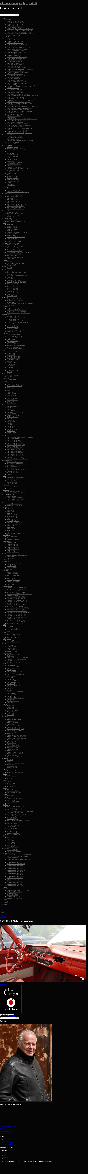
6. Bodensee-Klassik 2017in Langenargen (14, 116)
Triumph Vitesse (11, 800)
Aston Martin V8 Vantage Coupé (16, 221)
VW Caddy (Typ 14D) (13, 825)
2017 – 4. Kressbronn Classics (15, 112)
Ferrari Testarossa (11, 403)
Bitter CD (9, 268)
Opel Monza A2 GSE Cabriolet (15, 680)
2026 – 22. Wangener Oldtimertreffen (17, 44)
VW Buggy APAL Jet (13, 833)
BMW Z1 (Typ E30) (12, 286)
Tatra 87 (9, 182)
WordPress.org (7, 1144)
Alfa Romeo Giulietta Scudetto (15, 206)
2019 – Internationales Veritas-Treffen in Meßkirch (20, 100)
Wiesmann (6, 848)
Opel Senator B (11, 699)
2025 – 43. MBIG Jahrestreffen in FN (17, 52)
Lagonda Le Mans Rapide (14, 539)
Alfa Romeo (6, 193)
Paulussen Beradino (12, 175)
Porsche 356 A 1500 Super (14, 719)
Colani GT (10, 151)
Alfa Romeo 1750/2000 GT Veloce (16, 204)
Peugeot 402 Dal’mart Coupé (15, 710)
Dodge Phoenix (11, 342)
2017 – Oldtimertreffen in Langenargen (17, 120)
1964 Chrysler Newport (13, 334)
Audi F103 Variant (12, 229)
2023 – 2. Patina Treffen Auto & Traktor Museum (20, 69)
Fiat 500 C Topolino (12, 426)
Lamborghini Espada (12, 545)
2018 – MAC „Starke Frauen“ (15, 26)
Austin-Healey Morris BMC (11, 243)
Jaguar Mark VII (11, 532)
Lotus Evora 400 (11, 566)
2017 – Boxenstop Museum (14, 27)
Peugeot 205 (10, 712)
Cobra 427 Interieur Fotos (14, 190)
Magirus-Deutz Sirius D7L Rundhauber (17, 657)
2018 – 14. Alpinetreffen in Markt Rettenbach (19, 111)
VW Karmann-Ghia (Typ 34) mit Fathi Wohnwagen (21, 820)
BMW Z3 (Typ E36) (12, 288)
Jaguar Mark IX (11, 530)
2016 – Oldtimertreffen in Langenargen (17, 130)
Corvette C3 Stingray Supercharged (16, 330)
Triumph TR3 (10, 803)
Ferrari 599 (10, 392)
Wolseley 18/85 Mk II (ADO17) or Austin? (18, 252)
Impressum (6, 906)
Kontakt (5, 902)
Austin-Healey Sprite (12, 247)
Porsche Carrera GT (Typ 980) (15, 753)
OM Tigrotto (10, 656)
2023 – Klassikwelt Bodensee (15, 74)
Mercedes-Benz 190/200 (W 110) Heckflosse (19, 612)
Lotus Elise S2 (11, 564)
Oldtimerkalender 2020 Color (15, 867)
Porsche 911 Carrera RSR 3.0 (15, 739)
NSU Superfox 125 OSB (14, 649)
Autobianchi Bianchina (13, 406)
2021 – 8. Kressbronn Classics (15, 89)
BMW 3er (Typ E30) (12, 285)
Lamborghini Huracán (13, 549)
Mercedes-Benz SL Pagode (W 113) (16, 614)
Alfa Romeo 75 (11, 198)
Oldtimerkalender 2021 (13, 862)
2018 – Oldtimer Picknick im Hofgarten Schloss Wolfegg (22, 106)
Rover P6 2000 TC (12, 777)
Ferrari (5, 381)
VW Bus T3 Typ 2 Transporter (15, 816)
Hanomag (6, 485)
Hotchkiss (6, 490)
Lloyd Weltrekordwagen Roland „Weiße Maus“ (20, 303)
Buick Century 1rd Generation (15, 462)
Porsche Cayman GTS (13, 755)
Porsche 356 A (11, 718)
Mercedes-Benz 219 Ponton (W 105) (17, 606)
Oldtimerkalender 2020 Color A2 (16, 864)
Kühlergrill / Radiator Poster (14, 892)
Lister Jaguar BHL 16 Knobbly (15, 162)
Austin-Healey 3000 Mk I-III (15, 246)
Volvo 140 (10, 837)
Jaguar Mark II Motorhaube (14, 522)
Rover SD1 (10, 778)
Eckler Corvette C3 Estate (14, 331)
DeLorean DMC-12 (12, 154)
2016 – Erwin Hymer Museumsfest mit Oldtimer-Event (22, 125)
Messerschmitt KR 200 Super (15, 170)
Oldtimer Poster (7, 888)
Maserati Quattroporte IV (14, 581)
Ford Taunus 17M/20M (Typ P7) (16, 446)
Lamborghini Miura (12, 550)
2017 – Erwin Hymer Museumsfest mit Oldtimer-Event (22, 119)
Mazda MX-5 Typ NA (13, 165)
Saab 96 (9, 784)
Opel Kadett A (11, 673)
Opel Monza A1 (11, 679)
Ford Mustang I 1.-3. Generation (15, 457)
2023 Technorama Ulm (13, 77)
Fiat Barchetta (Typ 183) (13, 415)
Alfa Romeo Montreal (13, 202)
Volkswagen (6, 805)
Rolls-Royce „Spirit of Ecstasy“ (15, 772)
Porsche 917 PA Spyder (13, 746)
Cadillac (5, 306)
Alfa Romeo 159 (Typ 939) (14, 195)
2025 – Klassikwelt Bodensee (15, 53)
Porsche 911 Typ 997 (12, 732)
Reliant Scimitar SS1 (12, 176)
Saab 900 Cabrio (11, 786)
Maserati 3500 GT (12, 572)
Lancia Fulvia (10, 558)
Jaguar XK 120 (11, 527)
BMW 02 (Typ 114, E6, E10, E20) (16, 282)
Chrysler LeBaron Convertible (15, 348)
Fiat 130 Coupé (11, 421)
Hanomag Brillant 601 (13, 486)
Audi (4, 223)
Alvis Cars (6, 210)
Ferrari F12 (10, 396)
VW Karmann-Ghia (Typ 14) (15, 822)
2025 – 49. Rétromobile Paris (15, 60)
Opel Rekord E (11, 684)
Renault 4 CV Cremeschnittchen (15, 763)
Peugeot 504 (10, 705)
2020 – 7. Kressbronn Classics (15, 91)
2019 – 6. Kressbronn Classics (15, 92)
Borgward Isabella (12, 305)
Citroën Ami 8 (11, 355)
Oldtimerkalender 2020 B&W (15, 865)
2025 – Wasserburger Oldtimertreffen (17, 57)
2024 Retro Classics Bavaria (14, 61)
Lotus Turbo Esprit (12, 567)
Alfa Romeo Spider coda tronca (15, 209)
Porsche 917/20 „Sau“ (13, 747)
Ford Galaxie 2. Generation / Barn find (17, 459)
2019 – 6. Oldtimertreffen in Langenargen (18, 102)
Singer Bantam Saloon (13, 179)
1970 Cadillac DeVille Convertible (16, 310)
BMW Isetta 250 (11, 274)
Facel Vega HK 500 (12, 156)
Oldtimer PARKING (12, 895)
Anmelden (6, 1139)
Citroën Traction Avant (13, 351)
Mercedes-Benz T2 (12, 660)
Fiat (4, 404)
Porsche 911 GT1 (11, 743)
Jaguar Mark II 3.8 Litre (13, 524)
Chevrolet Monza (11, 324)
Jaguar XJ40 (10, 511)
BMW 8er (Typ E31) (12, 293)
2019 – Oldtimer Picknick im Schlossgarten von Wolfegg (22, 95)
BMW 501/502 (11, 277)
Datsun (5, 369)
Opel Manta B (11, 677)
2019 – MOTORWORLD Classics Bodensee (19, 103)
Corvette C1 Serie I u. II (13, 325)
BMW (5, 269)
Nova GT (9, 171)
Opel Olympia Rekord (13, 682)
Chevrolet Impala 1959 (13, 319)
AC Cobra (6, 187)
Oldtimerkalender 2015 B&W (15, 884)
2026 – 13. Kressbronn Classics (15, 41)
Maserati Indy (10, 584)
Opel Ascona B (11, 665)
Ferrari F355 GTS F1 (12, 398)
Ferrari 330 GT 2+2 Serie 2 (14, 386)
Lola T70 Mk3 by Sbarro (14, 164)
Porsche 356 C (11, 721)
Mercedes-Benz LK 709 (13, 662)
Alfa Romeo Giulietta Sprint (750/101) (17, 207)
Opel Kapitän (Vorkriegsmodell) (15, 691)
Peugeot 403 (10, 707)
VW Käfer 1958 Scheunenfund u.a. (16, 144)
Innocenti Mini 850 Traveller (14, 504)
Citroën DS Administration (14, 356)
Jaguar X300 (10, 510)
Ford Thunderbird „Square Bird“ (16, 451)
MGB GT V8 (10, 631)
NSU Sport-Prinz (11, 646)
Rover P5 (9, 775)
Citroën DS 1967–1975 (13, 358)
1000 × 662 (3, 917)
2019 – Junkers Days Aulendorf (15, 97)
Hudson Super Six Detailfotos (15, 499)
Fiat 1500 (9, 423)
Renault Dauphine (12, 767)
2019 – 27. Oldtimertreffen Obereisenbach (18, 94)
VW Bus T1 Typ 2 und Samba (15, 812)
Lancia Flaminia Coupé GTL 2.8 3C (17, 555)
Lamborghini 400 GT (13, 542)
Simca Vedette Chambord (14, 792)
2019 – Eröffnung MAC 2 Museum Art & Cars (19, 24)
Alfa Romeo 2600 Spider (14, 196)
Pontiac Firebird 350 (12, 473)
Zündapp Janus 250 (12, 185)
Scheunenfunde (7, 134)
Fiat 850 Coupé (11, 431)
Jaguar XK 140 (11, 525)
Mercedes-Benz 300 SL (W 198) (16, 598)
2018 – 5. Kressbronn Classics (15, 105)
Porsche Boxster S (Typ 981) (15, 752)
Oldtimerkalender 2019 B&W (15, 871)
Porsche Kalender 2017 (13, 879)
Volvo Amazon (11, 845)
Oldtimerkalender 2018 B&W (15, 874)
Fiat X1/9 (9, 418)
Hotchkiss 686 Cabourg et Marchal (16, 493)
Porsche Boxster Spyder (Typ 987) (16, 736)
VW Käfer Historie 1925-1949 (15, 806)
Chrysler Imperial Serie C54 (14, 336)
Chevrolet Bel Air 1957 (13, 316)
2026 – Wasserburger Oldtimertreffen (17, 49)
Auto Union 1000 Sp (12, 240)
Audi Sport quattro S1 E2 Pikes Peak (17, 232)
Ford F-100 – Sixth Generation (15, 455)
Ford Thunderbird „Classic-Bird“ (16, 449)
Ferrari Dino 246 (11, 395)
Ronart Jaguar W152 (12, 178)
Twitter (5, 1155)
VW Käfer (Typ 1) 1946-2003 (15, 808)
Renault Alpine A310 (12, 766)
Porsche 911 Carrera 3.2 (13, 727)
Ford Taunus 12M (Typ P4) (14, 448)
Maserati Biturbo (11, 583)
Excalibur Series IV (12, 379)
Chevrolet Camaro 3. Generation (16, 317)
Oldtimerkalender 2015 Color (15, 885)
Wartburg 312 (10, 184)
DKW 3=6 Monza (12, 238)
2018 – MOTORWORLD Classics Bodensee (19, 108)
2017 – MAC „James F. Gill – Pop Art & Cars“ (20, 29)
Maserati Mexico (11, 578)
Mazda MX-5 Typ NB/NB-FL (15, 167)
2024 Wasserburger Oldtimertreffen (16, 67)
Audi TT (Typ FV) (12, 235)
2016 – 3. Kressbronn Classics (15, 122)
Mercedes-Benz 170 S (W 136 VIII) (16, 589)
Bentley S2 (10, 261)
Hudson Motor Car (8, 494)
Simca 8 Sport (11, 789)
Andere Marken (7, 145)
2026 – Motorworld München (15, 21)
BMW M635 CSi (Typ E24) (14, 283)
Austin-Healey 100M (12, 244)
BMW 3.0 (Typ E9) (12, 289)
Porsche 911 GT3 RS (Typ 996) (15, 729)
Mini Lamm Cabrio (12, 635)
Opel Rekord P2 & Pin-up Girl (15, 698)
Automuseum (7, 19)
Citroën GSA (10, 365)
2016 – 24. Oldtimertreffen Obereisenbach (18, 123)
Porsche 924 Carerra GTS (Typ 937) (17, 735)
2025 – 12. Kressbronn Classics (15, 50)
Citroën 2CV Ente (12, 362)
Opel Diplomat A (11, 670)
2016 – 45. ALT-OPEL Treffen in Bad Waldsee (20, 128)
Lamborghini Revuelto (13, 552)
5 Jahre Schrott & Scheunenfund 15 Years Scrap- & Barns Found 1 (16, 136)
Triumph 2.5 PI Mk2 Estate (14, 798)
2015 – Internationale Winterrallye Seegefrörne (19, 133)
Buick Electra (10, 465)
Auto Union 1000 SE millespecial (16, 237)
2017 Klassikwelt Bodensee (14, 114)
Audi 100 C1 (10, 224)
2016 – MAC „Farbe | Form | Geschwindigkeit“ (20, 32)
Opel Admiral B (11, 688)
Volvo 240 (10, 839)
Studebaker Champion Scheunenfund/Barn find (20, 140)
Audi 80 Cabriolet (12, 227)
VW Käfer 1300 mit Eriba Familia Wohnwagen (20, 811)
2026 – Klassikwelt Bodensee (15, 43)
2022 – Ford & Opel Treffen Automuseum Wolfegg (21, 85)
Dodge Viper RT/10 (12, 344)
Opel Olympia (11, 693)
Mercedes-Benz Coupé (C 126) (15, 623)
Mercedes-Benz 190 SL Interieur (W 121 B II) (19, 603)
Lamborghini (6, 541)
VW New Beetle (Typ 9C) (14, 834)
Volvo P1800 (10, 840)
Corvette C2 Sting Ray (13, 327)
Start (4, 18)
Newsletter (6, 36)
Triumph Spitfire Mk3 (13, 802)
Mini (4, 632)
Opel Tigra (10, 702)
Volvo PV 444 (11, 843)
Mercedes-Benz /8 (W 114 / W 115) (16, 617)
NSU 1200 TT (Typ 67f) (13, 648)
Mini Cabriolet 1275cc (13, 637)
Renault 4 (9, 761)
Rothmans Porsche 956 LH (14, 757)
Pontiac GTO (10, 474)
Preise (5, 899)
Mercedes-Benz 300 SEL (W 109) (16, 615)
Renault (5, 758)
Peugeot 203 (10, 713)
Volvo (5, 836)
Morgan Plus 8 (11, 640)
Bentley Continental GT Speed (15, 263)
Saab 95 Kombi (11, 783)
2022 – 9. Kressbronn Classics (15, 80)
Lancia (5, 553)
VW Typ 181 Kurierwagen (14, 829)
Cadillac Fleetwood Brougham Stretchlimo (18, 313)
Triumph (5, 797)
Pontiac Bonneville (12, 471)
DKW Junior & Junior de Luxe (15, 241)
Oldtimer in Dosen (12, 893)
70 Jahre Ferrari (11, 383)
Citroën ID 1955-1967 (13, 359)
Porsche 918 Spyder (12, 749)
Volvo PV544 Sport (12, 847)
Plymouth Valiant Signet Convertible (17, 345)
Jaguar (5, 507)
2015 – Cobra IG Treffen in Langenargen (18, 192)
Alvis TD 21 (10, 216)
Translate (12, 1016)
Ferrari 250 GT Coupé (13, 384)
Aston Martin (7, 218)
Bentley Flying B (11, 265)
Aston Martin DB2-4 (12, 220)
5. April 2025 (3, 915)
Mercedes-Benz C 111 (13, 618)
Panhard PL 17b (11, 173)
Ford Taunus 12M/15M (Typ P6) (16, 445)
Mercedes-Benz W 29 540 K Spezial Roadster (19, 594)
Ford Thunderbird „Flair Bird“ (15, 452)
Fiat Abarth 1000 (11, 414)
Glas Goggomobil (12, 482)
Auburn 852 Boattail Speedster (15, 148)
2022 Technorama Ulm (13, 88)
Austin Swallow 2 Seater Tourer (15, 533)
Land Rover (6, 559)
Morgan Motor (7, 639)
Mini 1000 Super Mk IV (13, 634)
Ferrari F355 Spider (12, 400)
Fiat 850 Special (11, 432)
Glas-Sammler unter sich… (14, 142)
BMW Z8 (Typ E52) (12, 294)
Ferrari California (11, 393)
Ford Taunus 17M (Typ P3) (14, 441)
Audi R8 (9, 230)
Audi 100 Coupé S (12, 226)
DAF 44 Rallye (11, 153)
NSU (4, 643)
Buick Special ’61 (12, 468)
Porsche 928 (10, 750)
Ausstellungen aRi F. (9, 853)
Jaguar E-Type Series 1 (13, 521)
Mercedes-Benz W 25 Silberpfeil (16, 592)
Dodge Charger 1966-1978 (14, 338)
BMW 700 (10, 279)
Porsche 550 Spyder (12, 722)
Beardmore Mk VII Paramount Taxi (16, 150)
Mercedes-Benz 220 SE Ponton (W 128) (18, 608)
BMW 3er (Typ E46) (12, 291)
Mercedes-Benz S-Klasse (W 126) (16, 622)
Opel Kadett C (11, 676)
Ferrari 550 (10, 390)
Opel (4, 663)
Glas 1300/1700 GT (12, 479)
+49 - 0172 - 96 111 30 (6, 1133)
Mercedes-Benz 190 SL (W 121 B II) (17, 601)
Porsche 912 (10, 744)
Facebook (6, 1154)
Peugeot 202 (10, 715)
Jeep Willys (6, 535)
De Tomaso (6, 373)
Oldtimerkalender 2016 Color (15, 882)
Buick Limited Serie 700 (13, 466)
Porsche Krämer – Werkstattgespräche (17, 738)
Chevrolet (6, 314)
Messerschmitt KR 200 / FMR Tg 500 (17, 168)
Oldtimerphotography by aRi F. (18, 3)
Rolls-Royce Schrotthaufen (14, 771)
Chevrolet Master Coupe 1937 (15, 320)
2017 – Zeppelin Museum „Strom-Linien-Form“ (20, 30)
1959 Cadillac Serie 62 (13, 308)
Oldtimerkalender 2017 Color (15, 876)
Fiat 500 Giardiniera (12, 428)
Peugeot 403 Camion (12, 708)
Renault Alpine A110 (12, 764)
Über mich (6, 901)
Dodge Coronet (11, 339)
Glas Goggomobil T (12, 483)
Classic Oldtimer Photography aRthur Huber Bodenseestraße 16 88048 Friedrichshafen (8, 1129)
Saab (4, 780)
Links (5, 887)
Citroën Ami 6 (11, 353)
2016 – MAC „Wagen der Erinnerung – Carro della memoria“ (23, 33)
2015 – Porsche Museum (13, 35)
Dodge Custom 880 (12, 341)
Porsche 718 (10, 724)
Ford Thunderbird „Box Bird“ (15, 454)
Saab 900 (9, 781)
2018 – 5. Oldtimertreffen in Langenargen (18, 109)
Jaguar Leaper (11, 528)
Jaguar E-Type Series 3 (13, 519)
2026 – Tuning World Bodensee (15, 46)
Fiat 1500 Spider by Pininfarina (15, 412)
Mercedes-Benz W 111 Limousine (16, 609)
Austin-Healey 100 (12, 255)
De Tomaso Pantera (12, 376)
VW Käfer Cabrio (12, 809)
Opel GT (9, 690)
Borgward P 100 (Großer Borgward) (17, 300)
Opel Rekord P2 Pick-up (13, 685)
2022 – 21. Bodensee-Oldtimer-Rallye (17, 83)
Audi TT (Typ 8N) (12, 234)
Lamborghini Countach (13, 544)
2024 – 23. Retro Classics (14, 66)
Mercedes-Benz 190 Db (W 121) (16, 604)
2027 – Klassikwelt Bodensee (15, 40)
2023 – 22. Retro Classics (14, 78)
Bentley (5, 260)
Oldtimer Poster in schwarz (14, 898)
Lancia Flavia (10, 556)
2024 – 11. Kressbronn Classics (15, 63)
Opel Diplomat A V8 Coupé (14, 671)
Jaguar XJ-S (10, 513)
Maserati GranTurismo (13, 575)
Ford (4, 435)
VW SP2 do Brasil (12, 831)
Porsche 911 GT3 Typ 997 (14, 730)
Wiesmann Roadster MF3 (14, 851)
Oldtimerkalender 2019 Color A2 (16, 870)
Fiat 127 (9, 409)
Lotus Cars (6, 561)
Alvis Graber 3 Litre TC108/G (15, 213)
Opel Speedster (11, 687)
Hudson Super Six (12, 496)
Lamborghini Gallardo (13, 547)
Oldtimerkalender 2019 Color (15, 868)
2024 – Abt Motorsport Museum (15, 22)
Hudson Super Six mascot (14, 500)
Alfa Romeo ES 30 (12, 199)
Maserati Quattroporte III (13, 580)
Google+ (5, 1157)
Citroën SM (10, 361)
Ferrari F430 (10, 401)
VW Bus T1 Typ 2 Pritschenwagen (16, 814)
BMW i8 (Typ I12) (12, 296)
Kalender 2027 (7, 861)
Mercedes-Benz (7, 586)
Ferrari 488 (10, 389)
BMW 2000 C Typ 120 (13, 280)
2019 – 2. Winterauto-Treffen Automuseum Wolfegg (21, 99)
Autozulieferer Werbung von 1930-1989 (18, 890)
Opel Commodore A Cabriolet (15, 667)
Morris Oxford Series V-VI (14, 251)
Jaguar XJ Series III (12, 514)
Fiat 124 (9, 407)
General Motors (7, 460)
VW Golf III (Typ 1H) (13, 828)
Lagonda (5, 538)
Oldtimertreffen (7, 38)
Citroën (5, 350)
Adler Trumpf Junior (12, 147)
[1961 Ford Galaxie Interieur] (43, 981)
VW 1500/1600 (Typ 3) (13, 817)
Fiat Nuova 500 (11, 434)
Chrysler (5, 333)
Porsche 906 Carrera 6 (13, 726)
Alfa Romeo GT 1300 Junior (15, 201)
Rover (5, 774)
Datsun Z (9, 372)
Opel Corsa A (10, 668)
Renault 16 (10, 760)
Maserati (5, 570)
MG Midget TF (11, 626)
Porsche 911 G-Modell (13, 741)
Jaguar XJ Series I (12, 518)
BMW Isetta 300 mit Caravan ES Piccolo (18, 275)
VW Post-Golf (11, 826)
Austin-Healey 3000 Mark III (15, 257)
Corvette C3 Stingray (12, 328)
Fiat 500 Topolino (12, 429)
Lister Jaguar (10, 161)
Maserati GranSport (12, 573)
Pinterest (5, 1158)
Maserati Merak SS (12, 577)
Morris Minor (10, 258)
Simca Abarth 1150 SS (13, 791)
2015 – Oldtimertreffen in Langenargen (17, 131)
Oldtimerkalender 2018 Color (15, 873)
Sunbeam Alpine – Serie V (14, 181)
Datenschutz (6, 904)
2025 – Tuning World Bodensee (15, 55)
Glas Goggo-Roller (12, 480)
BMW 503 (10, 271)
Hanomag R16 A (11, 488)
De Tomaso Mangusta (13, 375)
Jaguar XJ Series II (12, 516)
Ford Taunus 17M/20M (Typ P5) (16, 443)
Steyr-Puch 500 (11, 420)
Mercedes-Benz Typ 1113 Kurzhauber (17, 659)
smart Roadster (11, 795)
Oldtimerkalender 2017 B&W (15, 878)
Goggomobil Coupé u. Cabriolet (15, 477)
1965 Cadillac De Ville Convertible (16, 311)
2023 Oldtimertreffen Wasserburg (16, 75)
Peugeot (5, 704)
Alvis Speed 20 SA (12, 212)
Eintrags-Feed (7, 1141)
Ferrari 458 (10, 387)
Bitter (4, 266)
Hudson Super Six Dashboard (15, 497)
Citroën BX (10, 367)
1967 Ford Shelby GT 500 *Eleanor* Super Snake (20, 437)
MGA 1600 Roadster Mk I (14, 629)
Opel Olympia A (11, 694)
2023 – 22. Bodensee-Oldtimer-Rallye (17, 72)
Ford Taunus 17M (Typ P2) (14, 440)
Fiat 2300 (9, 424)
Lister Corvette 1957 (12, 159)
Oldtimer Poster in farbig (13, 896)
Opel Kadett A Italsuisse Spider (15, 674)
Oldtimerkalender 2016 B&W (15, 881)
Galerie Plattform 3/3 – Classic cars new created (20, 854)
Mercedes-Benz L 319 (13, 654)
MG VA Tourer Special (13, 628)
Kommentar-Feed (8, 1142)
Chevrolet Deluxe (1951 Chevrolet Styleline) (19, 322)
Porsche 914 (10, 733)
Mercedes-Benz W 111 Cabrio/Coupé (17, 611)
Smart (5, 794)
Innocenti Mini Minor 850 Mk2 (15, 505)
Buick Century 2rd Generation (15, 463)
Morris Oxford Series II (13, 249)
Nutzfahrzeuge (7, 653)
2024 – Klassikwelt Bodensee (15, 64)
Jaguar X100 (10, 508)
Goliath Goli (10, 302)
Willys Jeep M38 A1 (12, 536)
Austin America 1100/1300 (14, 254)
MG (4, 625)
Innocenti (6, 502)
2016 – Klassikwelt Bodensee (15, 126)
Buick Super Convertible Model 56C (17, 469)
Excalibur (6, 378)
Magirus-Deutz (7, 569)
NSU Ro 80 (10, 645)
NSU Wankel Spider (12, 651)
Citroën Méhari (11, 364)
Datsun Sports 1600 (12, 370)
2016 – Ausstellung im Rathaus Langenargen (19, 859)
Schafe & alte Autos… (13, 139)
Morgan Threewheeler (13, 642)
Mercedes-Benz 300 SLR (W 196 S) (17, 600)
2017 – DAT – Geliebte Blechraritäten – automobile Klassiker (18, 856)
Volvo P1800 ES (11, 842)
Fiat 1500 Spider (11, 410)
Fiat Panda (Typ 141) (12, 417)
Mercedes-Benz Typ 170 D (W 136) (17, 597)
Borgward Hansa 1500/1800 (14, 299)
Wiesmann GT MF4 (12, 850)
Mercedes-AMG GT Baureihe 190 (16, 587)
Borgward (6, 297)
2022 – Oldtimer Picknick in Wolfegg (17, 81)
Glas (4, 476)
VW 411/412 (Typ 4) (12, 819)
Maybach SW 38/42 (12, 595)
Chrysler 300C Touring (13, 347)
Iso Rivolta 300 (11, 157)
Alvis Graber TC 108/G (13, 215)
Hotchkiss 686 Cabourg (13, 491)
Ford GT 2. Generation (13, 438)
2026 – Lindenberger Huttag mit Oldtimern (18, 47)
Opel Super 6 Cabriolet (13, 701)
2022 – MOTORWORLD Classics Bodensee (19, 86)
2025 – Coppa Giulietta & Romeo (16, 58)
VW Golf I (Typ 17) (12, 823)
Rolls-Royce (6, 769)
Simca (5, 788)
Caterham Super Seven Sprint (15, 563)
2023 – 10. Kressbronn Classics (15, 71)
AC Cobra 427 (11, 189)
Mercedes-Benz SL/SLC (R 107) (16, 620)
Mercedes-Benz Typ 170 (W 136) (16, 590)
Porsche (5, 716)
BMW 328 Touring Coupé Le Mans (16, 272)
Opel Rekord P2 (11, 696)
